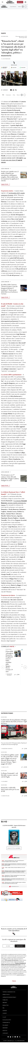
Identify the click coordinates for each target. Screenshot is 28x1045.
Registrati (20, 946)
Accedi (8, 946)
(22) (26, 767)
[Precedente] (3, 667)
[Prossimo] (25, 667)
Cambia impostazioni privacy (9, 997)
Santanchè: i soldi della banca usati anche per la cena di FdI (10, 789)
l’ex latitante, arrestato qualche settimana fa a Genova (14, 503)
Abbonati (20, 2)
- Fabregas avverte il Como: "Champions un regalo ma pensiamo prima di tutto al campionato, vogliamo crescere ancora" (13, 872)
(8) (18, 674)
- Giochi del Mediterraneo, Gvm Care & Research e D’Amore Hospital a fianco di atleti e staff (13, 861)
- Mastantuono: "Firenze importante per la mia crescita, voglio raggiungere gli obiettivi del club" (13, 876)
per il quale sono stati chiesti (13, 160)
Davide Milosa (5, 795)
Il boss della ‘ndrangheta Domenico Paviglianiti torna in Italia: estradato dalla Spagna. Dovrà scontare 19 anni (9, 661)
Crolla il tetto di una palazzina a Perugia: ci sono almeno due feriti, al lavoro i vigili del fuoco (14, 721)
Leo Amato (4, 781)
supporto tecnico (20, 974)
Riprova (14, 980)
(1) (26, 781)
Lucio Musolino (5, 58)
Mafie (3, 33)
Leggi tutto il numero (14, 848)
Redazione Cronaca (9, 675)
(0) (26, 748)
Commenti (5, 90)
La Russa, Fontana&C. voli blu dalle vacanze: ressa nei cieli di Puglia (9, 775)
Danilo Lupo (5, 767)
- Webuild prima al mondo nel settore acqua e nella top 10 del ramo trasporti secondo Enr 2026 (14, 883)
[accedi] (25, 2)
